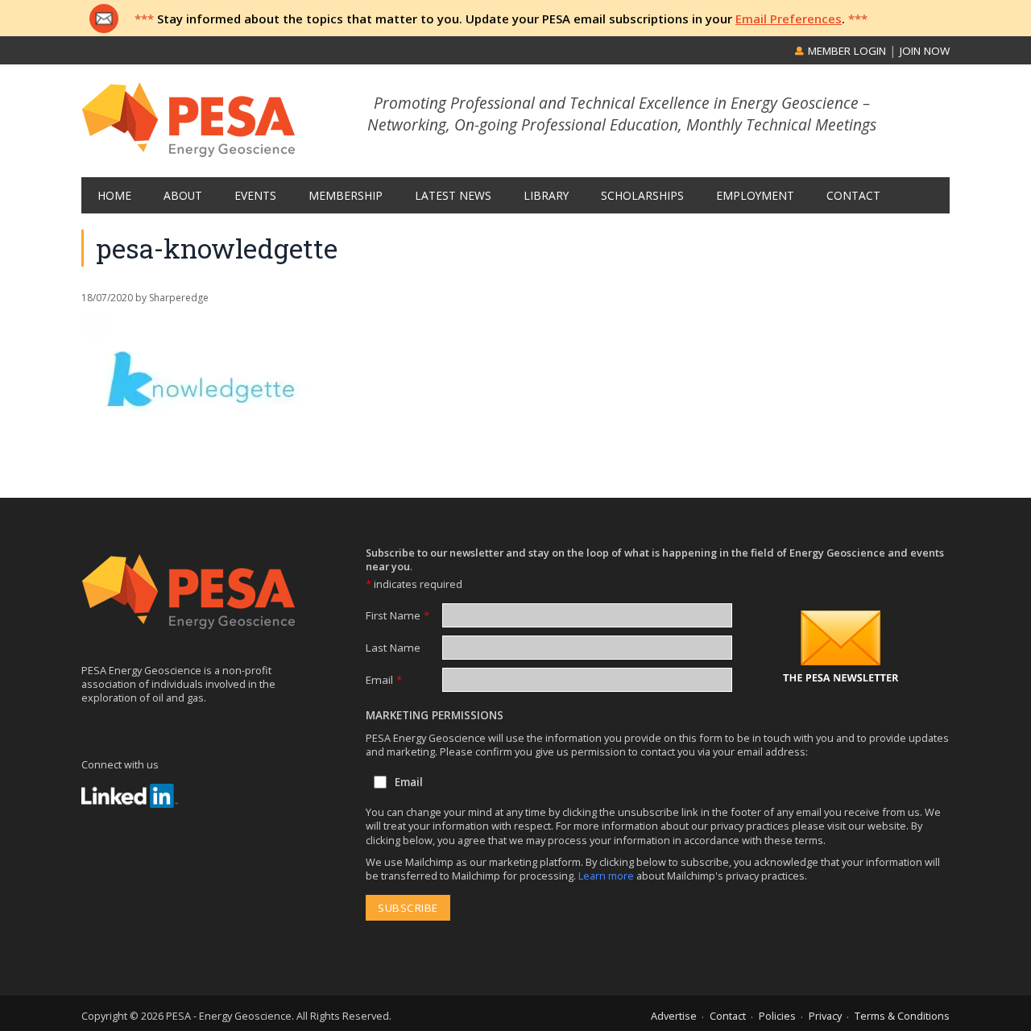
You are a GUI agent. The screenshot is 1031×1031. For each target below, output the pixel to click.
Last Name (393, 647)
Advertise (674, 1015)
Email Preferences (788, 18)
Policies (777, 1015)
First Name (397, 615)
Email (384, 680)
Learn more (607, 875)
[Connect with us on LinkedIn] (129, 796)
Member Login (845, 50)
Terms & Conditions (902, 1015)
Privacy (825, 1015)
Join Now (925, 50)
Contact (728, 1015)
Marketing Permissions (434, 715)
